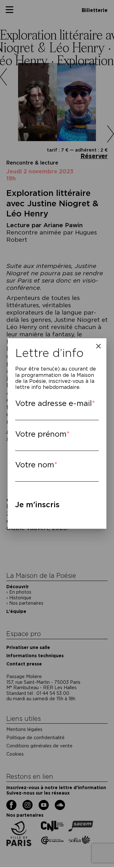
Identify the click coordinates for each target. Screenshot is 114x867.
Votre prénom (40, 434)
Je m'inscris (37, 504)
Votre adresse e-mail (53, 403)
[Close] (98, 346)
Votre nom (34, 464)
